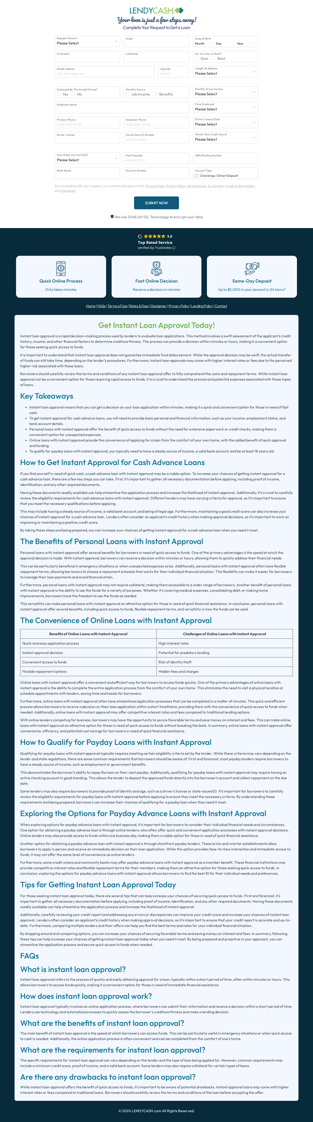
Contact (221, 306)
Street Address (66, 69)
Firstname (63, 53)
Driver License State (207, 119)
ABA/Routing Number (208, 155)
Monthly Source (135, 89)
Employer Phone (136, 119)
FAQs (101, 306)
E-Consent (215, 186)
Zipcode (165, 69)
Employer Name (67, 104)
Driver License (65, 134)
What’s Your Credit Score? (211, 134)
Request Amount (67, 38)
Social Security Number (140, 134)
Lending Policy (202, 306)
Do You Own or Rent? (208, 53)
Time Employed (204, 104)
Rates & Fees (139, 306)
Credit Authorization (239, 186)
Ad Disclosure (196, 186)
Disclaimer (68, 191)
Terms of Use (155, 186)
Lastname (132, 53)
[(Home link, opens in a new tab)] (156, 10)
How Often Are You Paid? (72, 155)
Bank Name (64, 170)
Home (90, 306)
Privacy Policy (175, 186)
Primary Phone (66, 119)
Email (129, 38)
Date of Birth (203, 38)
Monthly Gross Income (208, 89)
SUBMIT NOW (156, 203)
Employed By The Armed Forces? (77, 89)
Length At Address (206, 68)
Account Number (136, 170)
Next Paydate (134, 155)
